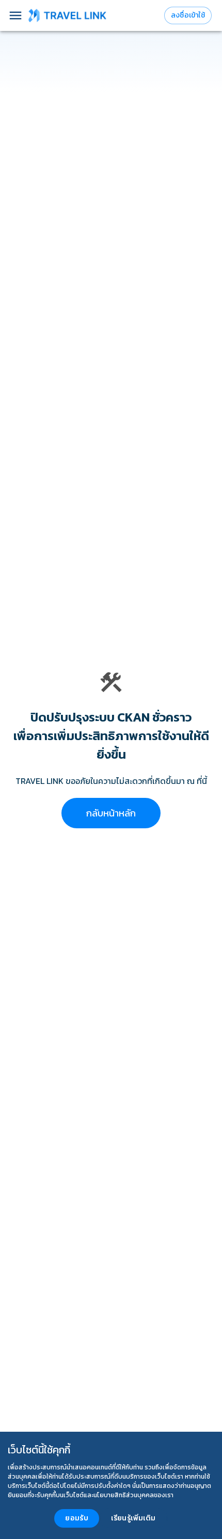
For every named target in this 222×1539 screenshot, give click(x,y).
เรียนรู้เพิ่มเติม (133, 1518)
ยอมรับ (76, 1518)
